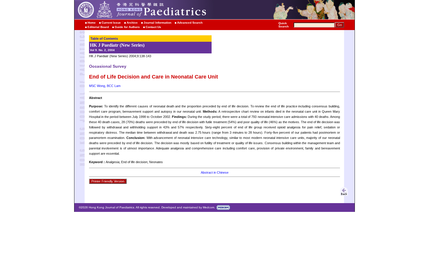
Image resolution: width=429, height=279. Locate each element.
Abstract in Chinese (215, 172)
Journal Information (157, 22)
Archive (132, 22)
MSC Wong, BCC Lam (105, 86)
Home (92, 22)
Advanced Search (190, 22)
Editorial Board (98, 27)
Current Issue (111, 22)
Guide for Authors (127, 27)
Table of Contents (104, 38)
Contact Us (153, 27)
